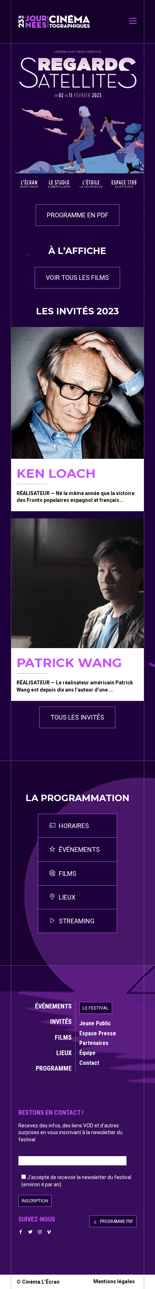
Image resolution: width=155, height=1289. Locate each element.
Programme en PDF (77, 215)
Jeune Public (95, 1023)
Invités (61, 1021)
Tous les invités (77, 717)
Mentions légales (114, 1281)
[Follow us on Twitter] (30, 1231)
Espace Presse (97, 1033)
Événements (53, 1006)
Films (63, 1037)
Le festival (96, 1008)
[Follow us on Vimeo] (49, 1231)
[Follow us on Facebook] (20, 1231)
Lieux (64, 1053)
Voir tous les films (77, 277)
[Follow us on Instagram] (39, 1231)
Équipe (87, 1052)
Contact (89, 1062)
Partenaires (93, 1043)
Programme (54, 1068)
